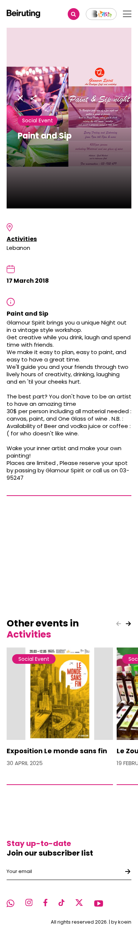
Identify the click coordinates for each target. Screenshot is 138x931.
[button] (128, 623)
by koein (121, 921)
